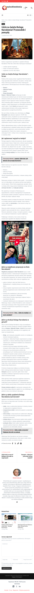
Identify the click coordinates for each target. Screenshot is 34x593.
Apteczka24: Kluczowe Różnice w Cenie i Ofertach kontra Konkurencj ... (25, 526)
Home (3, 20)
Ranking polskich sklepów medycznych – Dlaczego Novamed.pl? (7, 526)
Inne (6, 20)
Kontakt (6, 590)
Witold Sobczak (17, 478)
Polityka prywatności (24, 590)
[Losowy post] (27, 15)
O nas (10, 590)
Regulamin (15, 590)
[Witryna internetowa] (17, 502)
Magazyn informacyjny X (17, 577)
